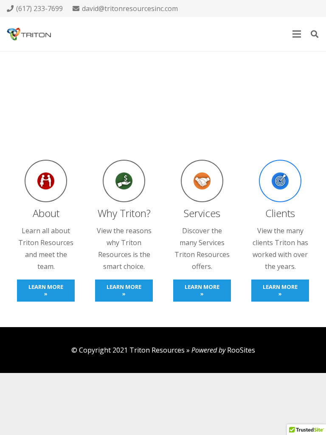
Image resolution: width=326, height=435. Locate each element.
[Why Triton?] (124, 181)
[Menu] (296, 34)
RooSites (241, 350)
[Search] (314, 34)
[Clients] (280, 181)
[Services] (202, 181)
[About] (46, 181)
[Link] (29, 34)
